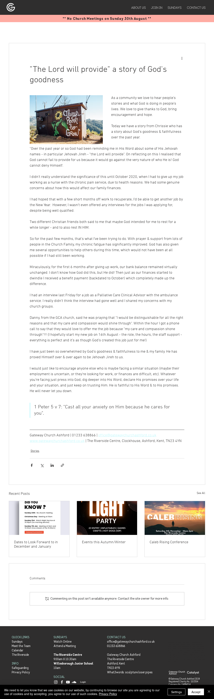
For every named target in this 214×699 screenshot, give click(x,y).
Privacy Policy (21, 672)
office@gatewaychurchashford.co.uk (131, 641)
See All (201, 493)
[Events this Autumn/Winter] (107, 518)
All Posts (15, 30)
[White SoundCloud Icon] (74, 682)
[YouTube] (68, 682)
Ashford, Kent (116, 663)
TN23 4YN (113, 668)
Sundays (17, 641)
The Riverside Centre (68, 655)
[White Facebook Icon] (62, 682)
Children (94, 30)
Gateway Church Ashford (123, 655)
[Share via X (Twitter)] (42, 465)
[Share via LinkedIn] (52, 465)
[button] (200, 30)
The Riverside (20, 655)
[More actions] (181, 58)
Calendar (17, 650)
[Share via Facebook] (32, 465)
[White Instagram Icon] (56, 682)
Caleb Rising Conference (169, 542)
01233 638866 (116, 646)
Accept (195, 692)
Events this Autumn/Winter (104, 542)
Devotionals (55, 30)
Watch (112, 30)
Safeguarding (20, 668)
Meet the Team (21, 646)
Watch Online (62, 641)
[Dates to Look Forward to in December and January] (39, 518)
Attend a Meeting (65, 646)
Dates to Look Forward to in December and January (36, 544)
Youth (76, 30)
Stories (33, 30)
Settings (176, 692)
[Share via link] (62, 465)
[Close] (208, 692)
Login (83, 682)
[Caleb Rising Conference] (175, 518)
